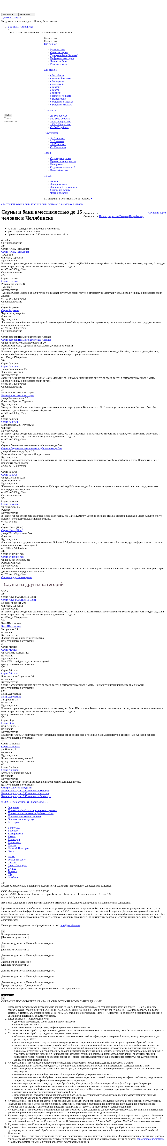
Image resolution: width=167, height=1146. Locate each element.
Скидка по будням (60, 190)
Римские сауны (58, 64)
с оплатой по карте (60, 95)
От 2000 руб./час (59, 127)
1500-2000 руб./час (60, 124)
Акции (54, 181)
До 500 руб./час (58, 115)
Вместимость (51, 133)
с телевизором (58, 98)
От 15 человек (58, 147)
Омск (11, 851)
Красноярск (14, 842)
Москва (12, 845)
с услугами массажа (61, 104)
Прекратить (7, 995)
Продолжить (22, 995)
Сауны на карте (157, 212)
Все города (14, 822)
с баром (54, 89)
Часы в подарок (59, 192)
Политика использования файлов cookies (30, 813)
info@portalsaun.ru (70, 925)
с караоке (55, 87)
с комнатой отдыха (60, 78)
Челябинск (9, 14)
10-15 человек (58, 144)
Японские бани (58, 61)
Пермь (11, 856)
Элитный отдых (59, 170)
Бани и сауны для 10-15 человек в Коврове (25, 793)
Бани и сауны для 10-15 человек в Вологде (25, 790)
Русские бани (57, 49)
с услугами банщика (61, 101)
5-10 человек (57, 141)
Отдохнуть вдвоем (60, 158)
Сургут (12, 868)
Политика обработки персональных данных (32, 810)
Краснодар (14, 839)
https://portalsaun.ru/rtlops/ (150, 1139)
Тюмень (12, 871)
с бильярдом (57, 81)
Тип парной (50, 44)
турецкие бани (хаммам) (44, 204)
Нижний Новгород (18, 848)
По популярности (109, 216)
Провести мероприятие (63, 161)
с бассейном (57, 75)
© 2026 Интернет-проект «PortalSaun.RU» (24, 802)
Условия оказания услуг (21, 819)
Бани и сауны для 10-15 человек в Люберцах (26, 796)
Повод (47, 152)
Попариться (56, 164)
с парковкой (57, 84)
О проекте (13, 807)
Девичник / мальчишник (63, 187)
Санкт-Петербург (17, 865)
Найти (8, 115)
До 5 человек (57, 138)
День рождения (58, 184)
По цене (124, 216)
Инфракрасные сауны (62, 58)
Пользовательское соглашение (24, 816)
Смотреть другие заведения (16, 577)
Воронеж (13, 830)
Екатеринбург (15, 833)
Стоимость (50, 110)
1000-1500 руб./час (60, 121)
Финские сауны (59, 52)
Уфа (10, 874)
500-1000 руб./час (60, 118)
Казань (11, 836)
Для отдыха (50, 69)
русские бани (22, 204)
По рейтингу (136, 216)
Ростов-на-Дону (17, 859)
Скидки (48, 175)
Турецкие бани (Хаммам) (64, 55)
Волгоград (14, 827)
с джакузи (55, 92)
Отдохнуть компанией (62, 167)
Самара (12, 862)
